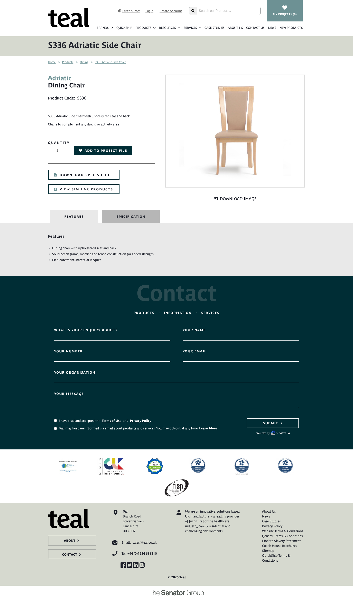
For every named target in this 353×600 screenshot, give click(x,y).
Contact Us (255, 27)
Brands (102, 27)
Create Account (171, 11)
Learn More (208, 428)
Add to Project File (106, 150)
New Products (291, 27)
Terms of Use (111, 420)
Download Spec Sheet (85, 175)
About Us (235, 27)
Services (190, 27)
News (272, 27)
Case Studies (214, 27)
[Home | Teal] (68, 17)
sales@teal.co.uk (145, 542)
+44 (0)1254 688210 (142, 553)
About (69, 540)
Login (149, 11)
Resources (167, 27)
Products (143, 27)
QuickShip (124, 27)
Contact (69, 554)
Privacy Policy (140, 420)
